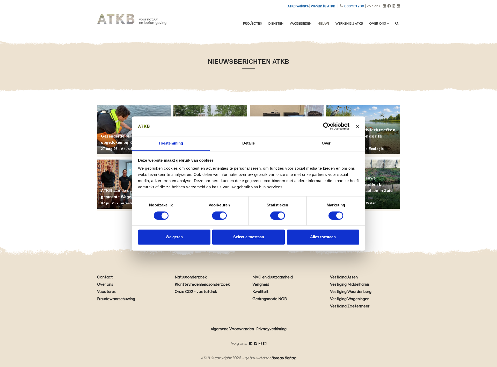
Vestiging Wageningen (349, 299)
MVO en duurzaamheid (272, 277)
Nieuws (323, 23)
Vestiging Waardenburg (350, 292)
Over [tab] (326, 143)
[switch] (219, 215)
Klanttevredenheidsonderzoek (202, 284)
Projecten (252, 23)
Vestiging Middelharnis (350, 284)
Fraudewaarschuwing (116, 299)
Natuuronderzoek (191, 277)
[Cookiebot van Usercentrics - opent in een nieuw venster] (326, 126)
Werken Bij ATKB (349, 23)
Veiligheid (260, 284)
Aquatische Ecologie (366, 149)
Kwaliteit (260, 292)
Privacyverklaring (271, 329)
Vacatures (106, 292)
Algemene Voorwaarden (232, 329)
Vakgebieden (300, 23)
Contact (105, 277)
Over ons (377, 23)
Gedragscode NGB (269, 299)
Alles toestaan (323, 237)
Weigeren (174, 237)
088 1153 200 (354, 6)
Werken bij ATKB (323, 6)
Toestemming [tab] (170, 143)
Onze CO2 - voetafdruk (196, 292)
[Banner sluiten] (357, 126)
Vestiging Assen (344, 277)
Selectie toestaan (248, 237)
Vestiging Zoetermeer (349, 306)
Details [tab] (248, 143)
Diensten (275, 23)
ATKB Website (298, 6)
